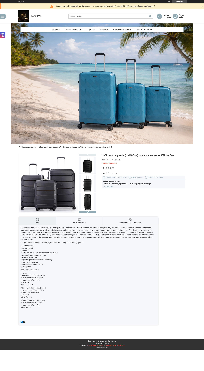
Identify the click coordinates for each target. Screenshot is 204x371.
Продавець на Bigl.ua (102, 343)
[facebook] (22, 322)
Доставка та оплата (122, 30)
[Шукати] (150, 16)
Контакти (104, 30)
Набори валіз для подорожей (49, 147)
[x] (24, 322)
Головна (56, 30)
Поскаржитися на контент (96, 345)
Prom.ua (113, 341)
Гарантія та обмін (144, 30)
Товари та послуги (73, 30)
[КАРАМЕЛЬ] (23, 16)
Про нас (91, 30)
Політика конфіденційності (115, 345)
